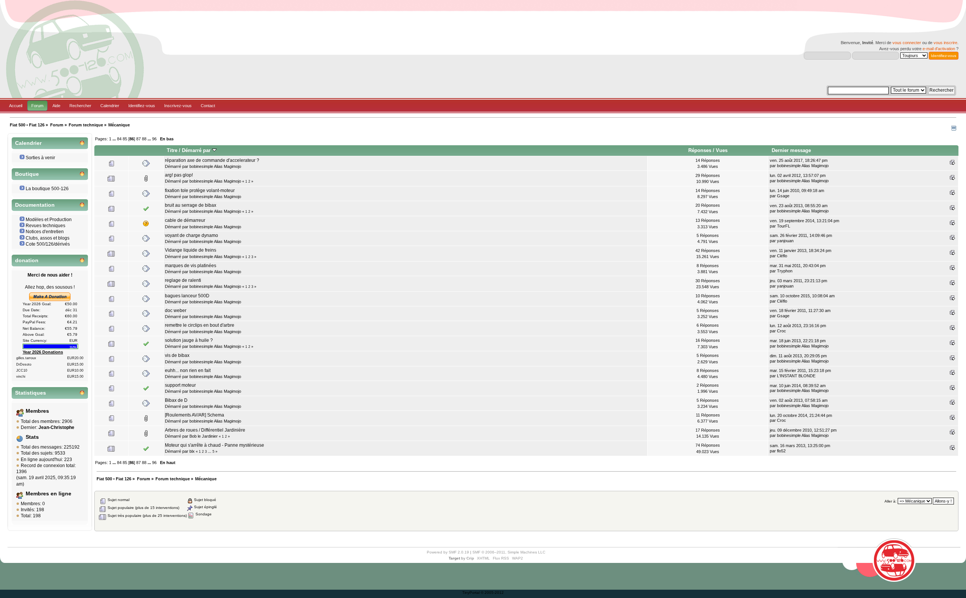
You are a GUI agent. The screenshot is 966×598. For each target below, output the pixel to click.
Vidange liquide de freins (190, 250)
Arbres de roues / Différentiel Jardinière (205, 430)
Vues (722, 150)
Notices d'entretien (45, 231)
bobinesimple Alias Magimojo (215, 166)
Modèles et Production (49, 219)
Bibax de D (176, 400)
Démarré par (197, 150)
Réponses (699, 150)
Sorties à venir (40, 157)
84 (119, 139)
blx (192, 451)
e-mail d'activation (939, 48)
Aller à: (890, 501)
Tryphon (784, 271)
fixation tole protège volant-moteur (200, 190)
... (114, 139)
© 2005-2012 (492, 592)
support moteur (180, 385)
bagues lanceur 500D (187, 295)
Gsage (783, 196)
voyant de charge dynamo (191, 235)
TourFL (783, 226)
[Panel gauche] (953, 129)
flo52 (781, 451)
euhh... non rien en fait (188, 370)
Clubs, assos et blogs (47, 238)
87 (138, 139)
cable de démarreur (185, 220)
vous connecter (906, 42)
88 (144, 139)
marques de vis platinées (190, 265)
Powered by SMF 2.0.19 (448, 552)
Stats (32, 437)
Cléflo (782, 256)
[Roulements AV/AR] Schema (194, 415)
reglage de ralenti (183, 280)
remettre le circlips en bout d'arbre (199, 325)
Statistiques (30, 393)
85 (125, 139)
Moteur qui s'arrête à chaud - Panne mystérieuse (214, 445)
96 (154, 139)
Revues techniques (45, 225)
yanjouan (785, 240)
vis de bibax (177, 355)
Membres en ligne (48, 494)
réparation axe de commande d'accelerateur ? (212, 160)
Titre (172, 150)
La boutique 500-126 (47, 188)
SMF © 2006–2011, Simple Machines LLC (508, 552)
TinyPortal (471, 592)
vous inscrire (945, 42)
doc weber (175, 310)
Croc (781, 331)
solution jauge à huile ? (189, 340)
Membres (37, 411)
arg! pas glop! (179, 175)
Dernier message (791, 150)
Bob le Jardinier (203, 436)
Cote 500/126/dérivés (48, 244)
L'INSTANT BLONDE (796, 376)
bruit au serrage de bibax (190, 205)
